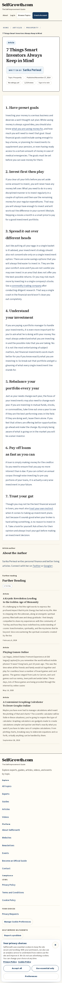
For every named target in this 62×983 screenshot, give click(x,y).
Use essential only (45, 968)
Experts (5, 794)
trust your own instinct (41, 508)
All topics (6, 786)
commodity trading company (26, 285)
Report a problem (12, 935)
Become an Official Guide (14, 860)
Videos (5, 817)
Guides (5, 801)
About (5, 15)
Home (6, 27)
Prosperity (32, 27)
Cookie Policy (8, 900)
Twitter (37, 566)
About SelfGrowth (11, 830)
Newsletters (8, 845)
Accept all (17, 968)
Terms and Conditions (13, 892)
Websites (6, 837)
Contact (6, 868)
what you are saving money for (27, 128)
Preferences (31, 976)
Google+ (48, 566)
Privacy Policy (8, 885)
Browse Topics (24, 15)
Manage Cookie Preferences (17, 921)
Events (5, 853)
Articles (17, 27)
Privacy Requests (10, 914)
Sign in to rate (44, 82)
